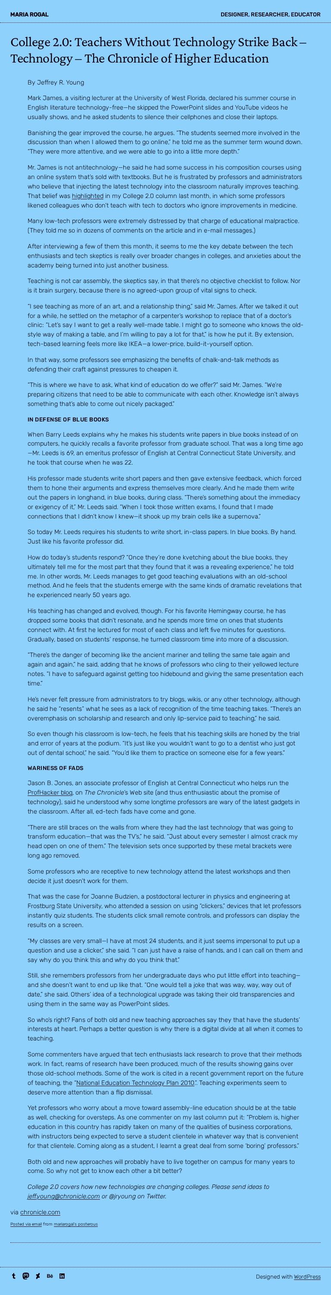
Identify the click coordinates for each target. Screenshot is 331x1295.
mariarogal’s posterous (76, 1224)
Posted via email (26, 1224)
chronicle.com (40, 1212)
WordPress (307, 1276)
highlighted (87, 196)
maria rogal (29, 14)
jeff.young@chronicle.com (64, 1196)
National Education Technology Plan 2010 (135, 1083)
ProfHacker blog (50, 792)
